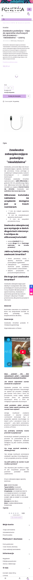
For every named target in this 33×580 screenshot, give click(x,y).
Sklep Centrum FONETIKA (9, 23)
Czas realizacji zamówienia (11, 549)
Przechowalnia (7, 535)
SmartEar (5, 27)
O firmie (5, 576)
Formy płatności (8, 544)
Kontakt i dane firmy (9, 573)
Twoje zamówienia (9, 530)
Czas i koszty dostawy (10, 547)
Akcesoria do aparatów (24, 23)
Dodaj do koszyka (14, 96)
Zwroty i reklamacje (9, 564)
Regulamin (6, 558)
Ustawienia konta (8, 532)
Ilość (5, 85)
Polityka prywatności (9, 561)
